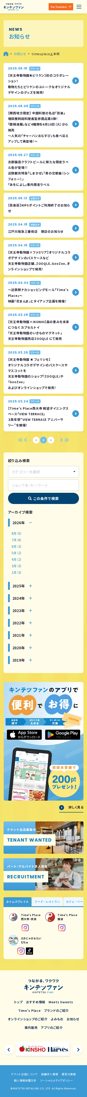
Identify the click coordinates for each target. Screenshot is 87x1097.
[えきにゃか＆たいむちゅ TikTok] (29, 951)
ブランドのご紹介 (56, 1010)
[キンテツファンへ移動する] (6, 53)
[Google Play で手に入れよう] (62, 735)
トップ (18, 1002)
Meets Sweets (61, 1002)
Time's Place (29, 1010)
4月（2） (17, 559)
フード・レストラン (47, 901)
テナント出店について (24, 1074)
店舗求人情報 (49, 1074)
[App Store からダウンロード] (24, 735)
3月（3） (17, 566)
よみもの (57, 1019)
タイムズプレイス (17, 901)
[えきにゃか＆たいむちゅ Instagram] (21, 951)
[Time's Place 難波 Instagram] (61, 927)
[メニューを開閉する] (79, 6)
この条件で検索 (46, 498)
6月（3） (17, 546)
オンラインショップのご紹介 (27, 1019)
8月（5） (17, 533)
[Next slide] (77, 1049)
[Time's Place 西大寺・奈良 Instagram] (25, 927)
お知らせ (73, 1019)
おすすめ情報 (35, 1002)
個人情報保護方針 (25, 1080)
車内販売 (31, 1027)
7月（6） (17, 540)
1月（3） (17, 572)
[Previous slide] (9, 1049)
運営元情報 (69, 1074)
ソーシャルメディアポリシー (56, 1080)
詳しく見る (75, 807)
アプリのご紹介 (51, 1027)
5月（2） (17, 553)
